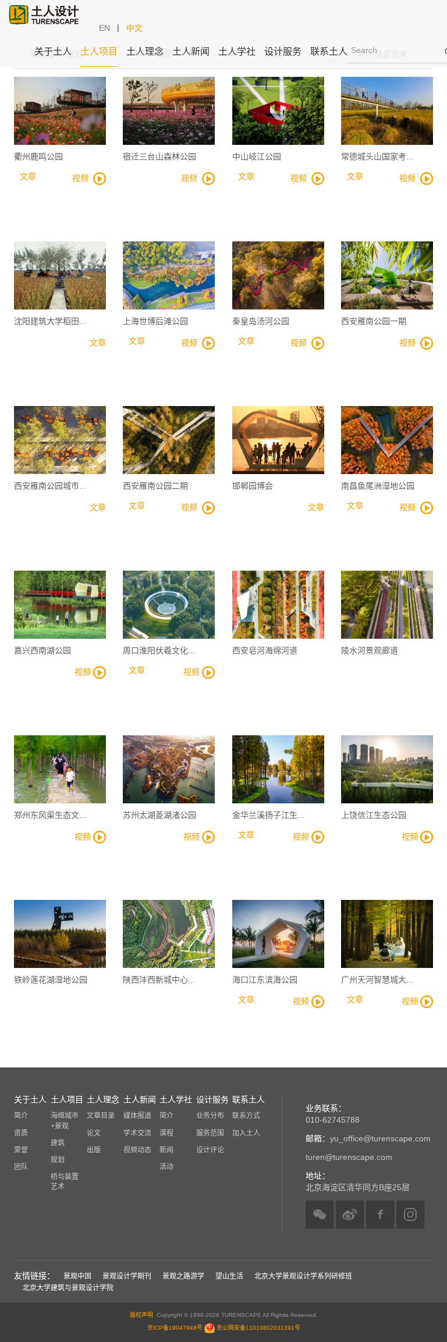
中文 (134, 28)
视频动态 (137, 1150)
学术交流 (137, 1133)
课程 (166, 1133)
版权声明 (141, 1315)
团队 (21, 1167)
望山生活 (229, 1276)
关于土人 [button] (53, 51)
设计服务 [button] (282, 51)
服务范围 (210, 1133)
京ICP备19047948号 (175, 1327)
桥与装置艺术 (65, 1182)
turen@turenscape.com (349, 1157)
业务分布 (210, 1116)
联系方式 (246, 1116)
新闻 (166, 1150)
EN (104, 28)
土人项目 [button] (99, 51)
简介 (21, 1116)
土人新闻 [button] (191, 51)
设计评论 (210, 1150)
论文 (94, 1133)
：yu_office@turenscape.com (368, 1138)
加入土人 (246, 1133)
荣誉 (21, 1150)
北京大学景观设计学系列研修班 (303, 1276)
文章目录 (101, 1116)
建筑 (58, 1143)
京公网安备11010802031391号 (258, 1327)
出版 (94, 1150)
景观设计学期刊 (126, 1276)
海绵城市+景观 (65, 1121)
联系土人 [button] (328, 51)
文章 (98, 342)
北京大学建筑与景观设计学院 (68, 1288)
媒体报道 (137, 1116)
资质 (21, 1133)
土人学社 (237, 51)
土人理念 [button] (145, 51)
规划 (58, 1160)
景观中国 (77, 1276)
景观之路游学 (183, 1276)
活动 (166, 1167)
